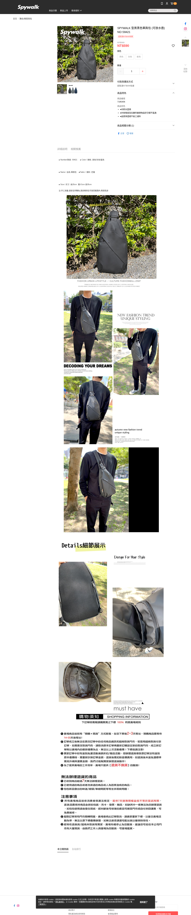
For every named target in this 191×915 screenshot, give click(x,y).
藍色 (139, 57)
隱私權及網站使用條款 (76, 914)
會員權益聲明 (113, 914)
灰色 (130, 57)
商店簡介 (71, 910)
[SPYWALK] (28, 7)
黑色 (121, 57)
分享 (122, 133)
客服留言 (111, 910)
